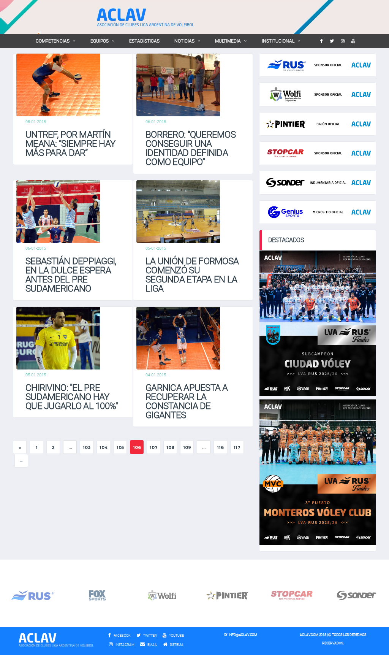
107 (154, 447)
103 (86, 447)
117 (237, 447)
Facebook (122, 636)
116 (220, 447)
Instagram (124, 645)
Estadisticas (144, 41)
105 (120, 447)
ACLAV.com (309, 635)
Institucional (278, 41)
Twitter (149, 636)
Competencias (53, 41)
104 (104, 447)
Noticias (184, 41)
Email (152, 645)
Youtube (176, 636)
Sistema (178, 645)
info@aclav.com (243, 635)
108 (170, 447)
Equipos (99, 41)
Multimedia (228, 41)
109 (187, 447)
